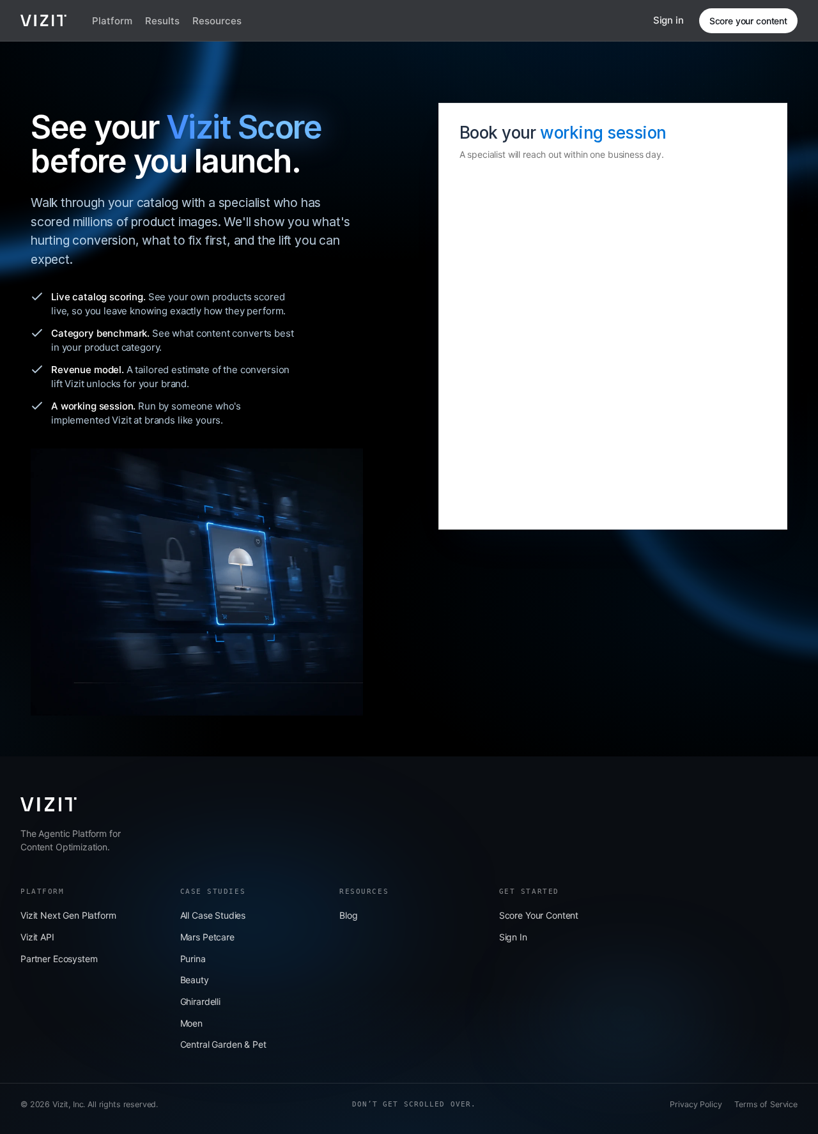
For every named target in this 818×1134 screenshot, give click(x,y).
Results (162, 21)
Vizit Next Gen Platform (68, 915)
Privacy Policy (696, 1104)
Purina (193, 958)
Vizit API (37, 936)
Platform (112, 21)
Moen (191, 1023)
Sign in (668, 20)
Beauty (194, 979)
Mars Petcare (207, 936)
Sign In (513, 936)
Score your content (748, 20)
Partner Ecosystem (58, 958)
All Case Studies (213, 915)
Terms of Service (766, 1104)
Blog (348, 915)
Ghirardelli (200, 1001)
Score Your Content (538, 915)
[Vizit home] (43, 20)
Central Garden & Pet (223, 1044)
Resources (217, 21)
